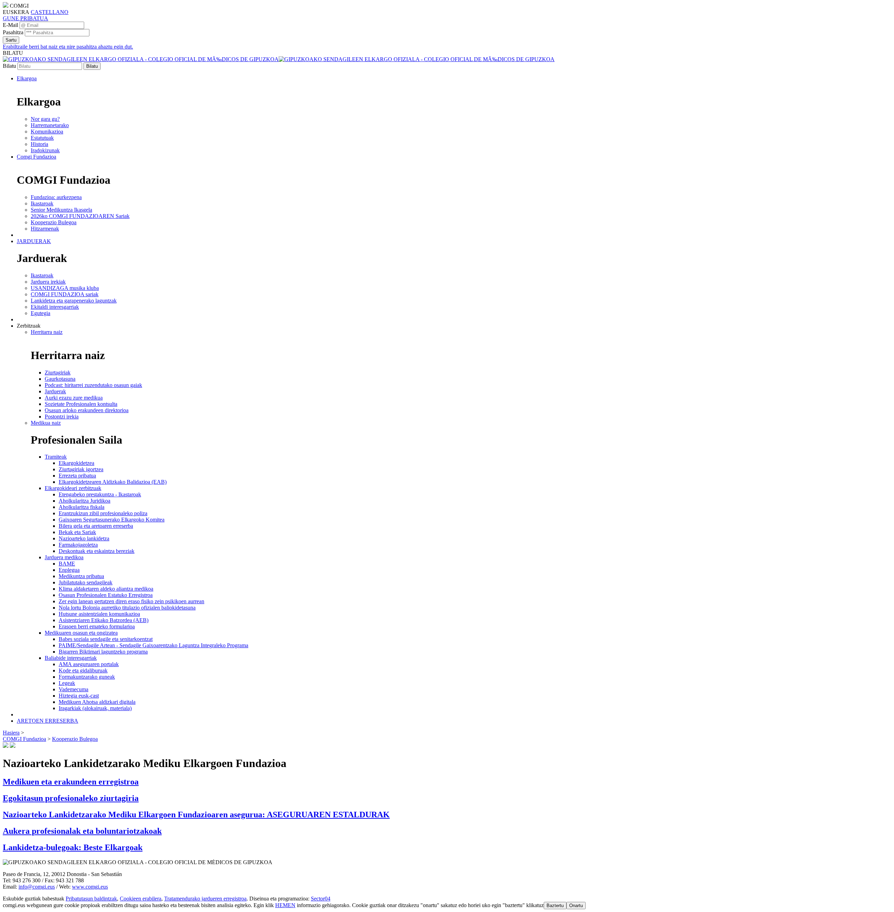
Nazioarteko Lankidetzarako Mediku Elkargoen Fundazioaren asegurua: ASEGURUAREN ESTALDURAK (196, 814)
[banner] (279, 59)
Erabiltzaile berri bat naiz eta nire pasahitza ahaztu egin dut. (68, 47)
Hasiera (11, 733)
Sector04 (320, 899)
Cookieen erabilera (140, 899)
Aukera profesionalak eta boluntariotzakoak (82, 831)
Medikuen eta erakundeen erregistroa (71, 781)
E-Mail (10, 25)
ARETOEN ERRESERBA (47, 721)
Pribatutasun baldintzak (91, 899)
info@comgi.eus (37, 887)
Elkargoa (27, 78)
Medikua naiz (46, 423)
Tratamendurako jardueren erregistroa (205, 899)
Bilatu (9, 66)
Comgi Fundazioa (36, 157)
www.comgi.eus (90, 887)
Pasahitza (13, 32)
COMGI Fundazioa (24, 739)
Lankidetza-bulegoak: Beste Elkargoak (72, 847)
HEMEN (285, 905)
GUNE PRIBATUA (25, 18)
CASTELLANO (49, 12)
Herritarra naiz (47, 332)
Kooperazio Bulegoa (75, 739)
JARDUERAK (34, 241)
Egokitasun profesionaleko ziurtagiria (71, 798)
